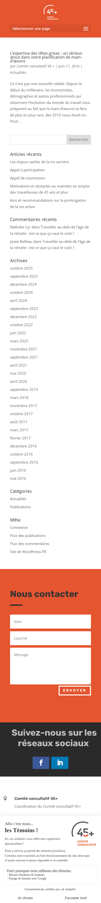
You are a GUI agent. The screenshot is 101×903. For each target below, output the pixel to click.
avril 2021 (18, 365)
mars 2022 (19, 340)
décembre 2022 (23, 316)
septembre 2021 (24, 357)
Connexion (19, 527)
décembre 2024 (23, 284)
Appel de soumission (27, 177)
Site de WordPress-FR (28, 551)
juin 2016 (18, 470)
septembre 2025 (24, 276)
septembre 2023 (24, 308)
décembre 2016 (23, 446)
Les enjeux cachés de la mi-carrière (39, 161)
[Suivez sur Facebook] (41, 763)
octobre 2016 (21, 454)
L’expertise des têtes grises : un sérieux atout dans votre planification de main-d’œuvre (46, 57)
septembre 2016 (24, 462)
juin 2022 (18, 332)
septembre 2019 (24, 389)
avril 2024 (18, 300)
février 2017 (20, 437)
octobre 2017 (21, 413)
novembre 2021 (23, 348)
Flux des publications (28, 535)
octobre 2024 (21, 292)
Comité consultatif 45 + (35, 66)
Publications (20, 506)
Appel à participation (27, 169)
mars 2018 (19, 397)
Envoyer (75, 690)
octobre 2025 (21, 268)
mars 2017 (19, 429)
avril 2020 (18, 381)
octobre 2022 (21, 324)
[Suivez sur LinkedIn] (59, 763)
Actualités (18, 72)
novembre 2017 (23, 405)
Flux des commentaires (29, 543)
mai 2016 (18, 478)
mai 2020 (18, 373)
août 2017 (18, 421)
